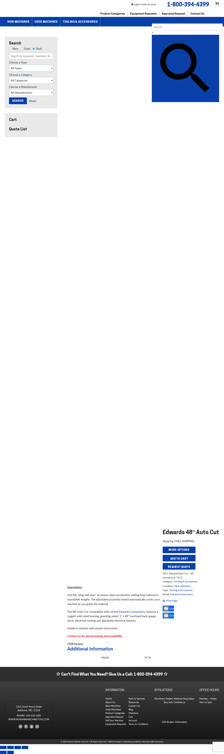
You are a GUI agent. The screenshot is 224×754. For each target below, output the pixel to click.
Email (171, 608)
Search (156, 20)
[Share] (17, 747)
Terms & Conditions (138, 724)
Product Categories (112, 13)
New (15, 48)
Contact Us (197, 13)
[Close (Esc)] (25, 747)
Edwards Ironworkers (181, 594)
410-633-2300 (33, 715)
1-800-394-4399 (188, 4)
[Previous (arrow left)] (3, 752)
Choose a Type (18, 62)
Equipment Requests (143, 13)
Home (108, 698)
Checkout (133, 713)
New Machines (18, 21)
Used (26, 48)
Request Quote (179, 566)
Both (38, 48)
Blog (131, 709)
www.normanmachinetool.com (28, 719)
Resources (134, 702)
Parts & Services (137, 698)
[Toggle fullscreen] (10, 747)
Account (133, 720)
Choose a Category (20, 74)
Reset (32, 101)
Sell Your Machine (114, 720)
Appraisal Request (173, 13)
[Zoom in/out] (3, 747)
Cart (131, 716)
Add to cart (179, 558)
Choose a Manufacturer (23, 87)
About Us (110, 702)
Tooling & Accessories (80, 21)
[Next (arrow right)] (10, 752)
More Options (179, 549)
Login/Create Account (144, 4)
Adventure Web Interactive (152, 742)
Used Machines (46, 21)
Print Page (171, 600)
